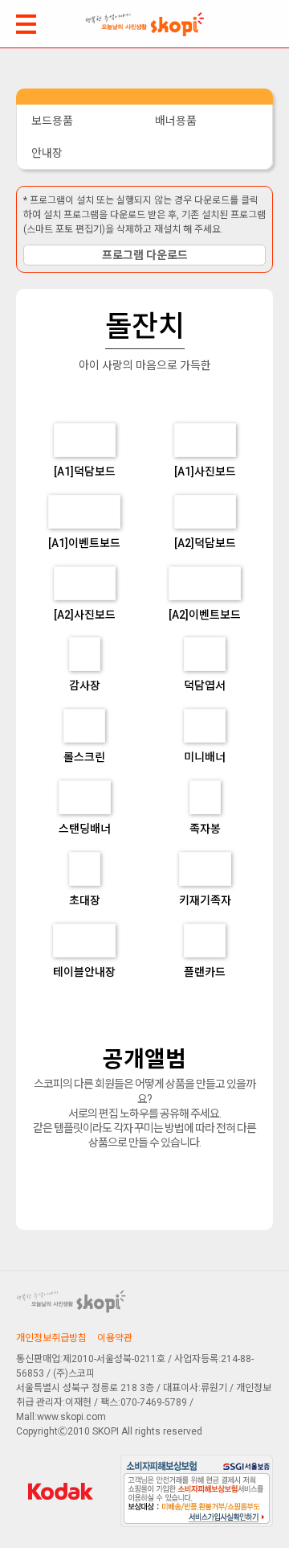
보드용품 (52, 120)
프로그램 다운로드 (145, 255)
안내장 (47, 152)
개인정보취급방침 (51, 1338)
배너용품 (176, 120)
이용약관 (114, 1338)
